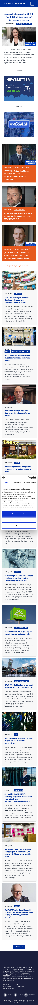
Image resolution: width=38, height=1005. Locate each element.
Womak (16, 167)
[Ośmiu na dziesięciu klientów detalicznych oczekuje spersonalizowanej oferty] (19, 280)
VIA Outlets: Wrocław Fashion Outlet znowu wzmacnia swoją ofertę (17, 357)
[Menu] (32, 4)
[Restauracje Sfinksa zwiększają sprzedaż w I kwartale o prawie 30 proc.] (19, 449)
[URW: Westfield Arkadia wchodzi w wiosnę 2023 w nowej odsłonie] (19, 667)
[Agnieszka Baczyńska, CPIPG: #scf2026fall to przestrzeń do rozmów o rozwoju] (19, 36)
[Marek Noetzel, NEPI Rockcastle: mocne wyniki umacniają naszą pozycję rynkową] (19, 196)
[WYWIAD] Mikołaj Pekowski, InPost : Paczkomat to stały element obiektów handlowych (17, 255)
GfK (16, 734)
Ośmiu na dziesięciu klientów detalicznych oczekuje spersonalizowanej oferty (17, 300)
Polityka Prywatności (19, 1000)
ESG (16, 628)
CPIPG (19, 24)
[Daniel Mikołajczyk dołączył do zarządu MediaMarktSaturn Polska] (19, 394)
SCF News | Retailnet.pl (14, 4)
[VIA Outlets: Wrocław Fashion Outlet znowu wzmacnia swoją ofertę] (19, 336)
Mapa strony (8, 1000)
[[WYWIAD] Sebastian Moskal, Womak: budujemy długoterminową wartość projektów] (19, 154)
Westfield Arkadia (21, 681)
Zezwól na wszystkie (19, 514)
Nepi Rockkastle (19, 209)
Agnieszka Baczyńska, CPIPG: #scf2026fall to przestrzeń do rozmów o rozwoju (18, 17)
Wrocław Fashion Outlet (20, 351)
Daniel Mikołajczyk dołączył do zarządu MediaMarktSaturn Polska (17, 413)
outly (7, 351)
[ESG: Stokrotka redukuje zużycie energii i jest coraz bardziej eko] (19, 614)
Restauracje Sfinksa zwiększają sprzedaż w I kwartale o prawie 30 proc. (18, 468)
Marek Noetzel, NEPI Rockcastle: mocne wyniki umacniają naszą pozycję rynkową (18, 216)
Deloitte (18, 293)
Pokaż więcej (19, 947)
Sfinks (17, 462)
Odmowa (19, 526)
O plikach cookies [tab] (30, 482)
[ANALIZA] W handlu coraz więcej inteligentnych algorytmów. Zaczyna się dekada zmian (19, 578)
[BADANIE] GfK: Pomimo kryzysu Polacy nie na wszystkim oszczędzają (18, 740)
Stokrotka (23, 628)
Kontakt (25, 1002)
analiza (17, 572)
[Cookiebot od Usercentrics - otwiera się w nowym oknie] (28, 477)
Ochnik (17, 906)
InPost (16, 249)
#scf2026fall (27, 24)
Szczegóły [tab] (17, 482)
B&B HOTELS (19, 790)
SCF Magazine (22, 978)
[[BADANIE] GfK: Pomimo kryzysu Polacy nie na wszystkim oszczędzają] (19, 721)
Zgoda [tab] (6, 482)
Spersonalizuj (18, 520)
